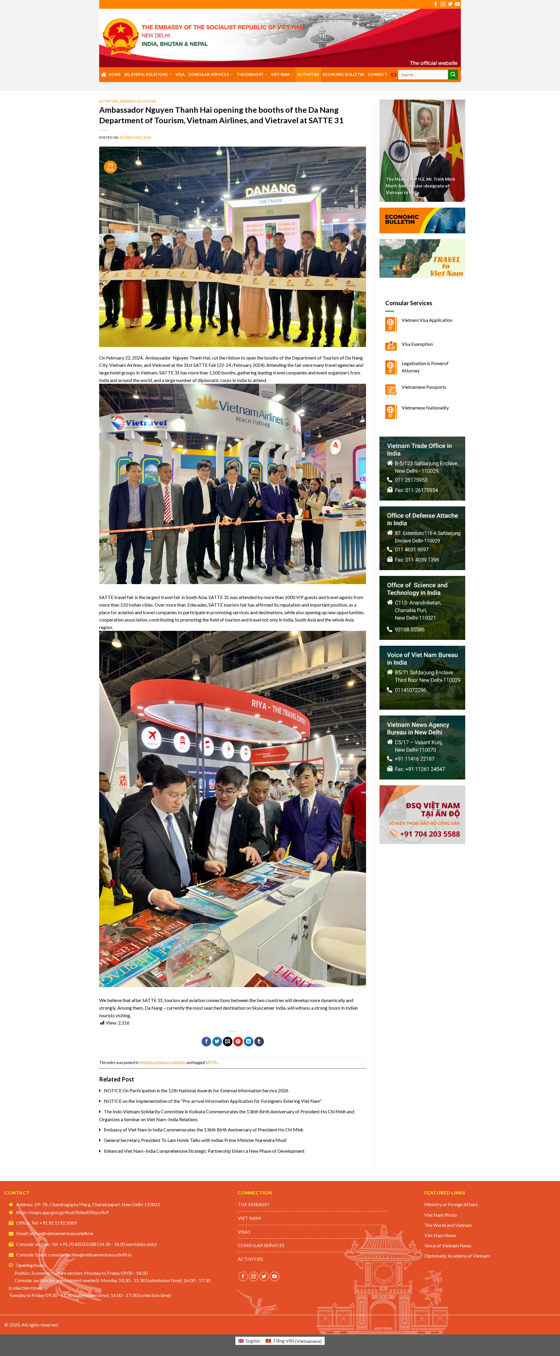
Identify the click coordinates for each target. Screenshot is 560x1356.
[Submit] (453, 75)
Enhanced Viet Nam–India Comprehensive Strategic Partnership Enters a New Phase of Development (204, 1151)
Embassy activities (138, 101)
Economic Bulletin (343, 74)
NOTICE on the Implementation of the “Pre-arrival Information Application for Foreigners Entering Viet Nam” (213, 1101)
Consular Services (208, 74)
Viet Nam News (440, 1235)
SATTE (211, 1062)
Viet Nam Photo (440, 1215)
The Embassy (250, 74)
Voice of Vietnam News (447, 1245)
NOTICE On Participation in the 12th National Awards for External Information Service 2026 (196, 1090)
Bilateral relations (146, 74)
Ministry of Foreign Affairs (451, 1204)
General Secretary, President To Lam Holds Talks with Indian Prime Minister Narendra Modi (195, 1140)
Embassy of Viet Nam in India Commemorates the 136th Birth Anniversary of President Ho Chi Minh (203, 1129)
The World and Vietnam (448, 1225)
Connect (377, 74)
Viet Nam (280, 74)
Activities (308, 74)
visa (180, 74)
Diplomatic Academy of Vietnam (457, 1255)
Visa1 (244, 1232)
